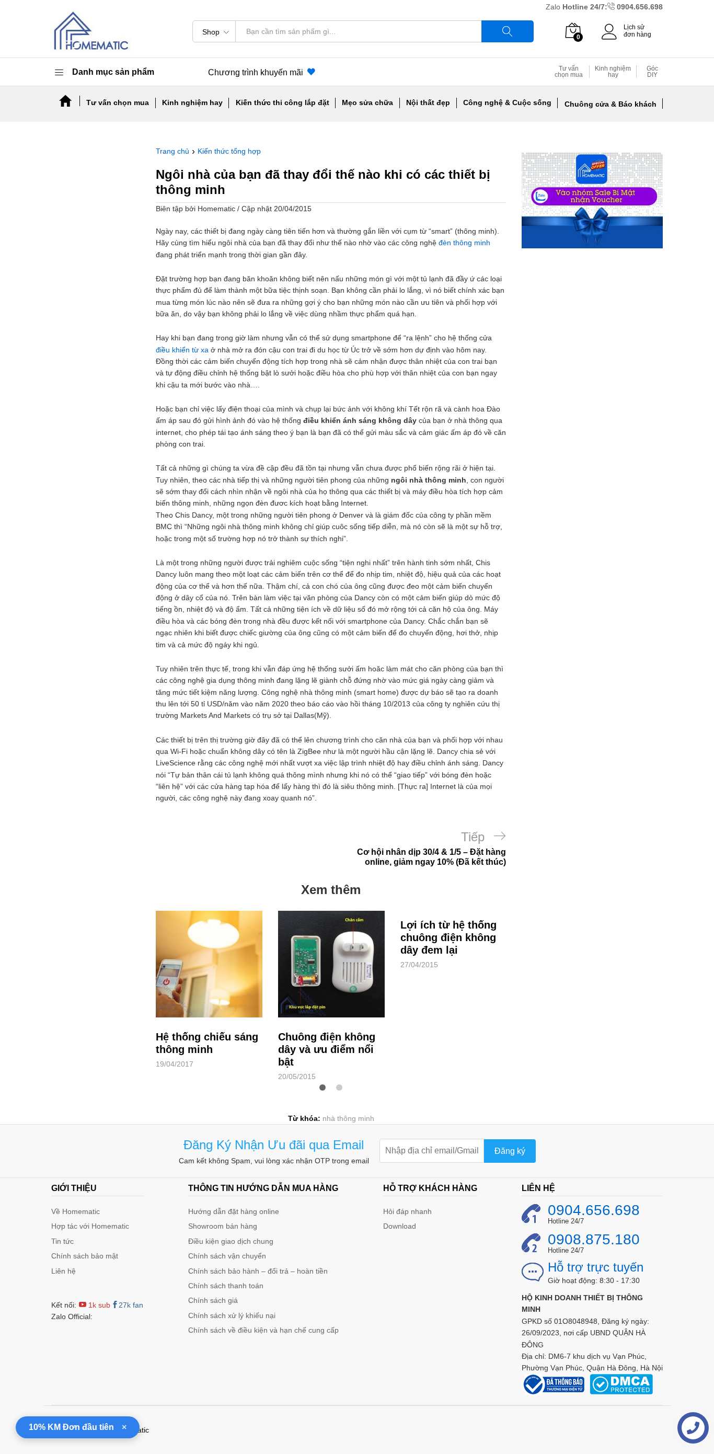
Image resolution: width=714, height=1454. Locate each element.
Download (399, 1226)
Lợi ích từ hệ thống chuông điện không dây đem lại (448, 937)
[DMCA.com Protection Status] (621, 1383)
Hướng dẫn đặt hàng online (233, 1211)
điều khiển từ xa (182, 350)
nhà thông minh (348, 1118)
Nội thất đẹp (428, 102)
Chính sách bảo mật (84, 1256)
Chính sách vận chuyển (227, 1256)
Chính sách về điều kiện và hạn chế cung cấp (263, 1330)
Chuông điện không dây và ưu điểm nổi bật (326, 1049)
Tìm (507, 31)
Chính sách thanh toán (225, 1285)
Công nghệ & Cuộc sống (507, 102)
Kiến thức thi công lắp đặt (282, 102)
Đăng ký (509, 1151)
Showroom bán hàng (222, 1226)
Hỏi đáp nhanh (407, 1211)
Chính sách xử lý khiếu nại (231, 1315)
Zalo (554, 7)
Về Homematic (75, 1211)
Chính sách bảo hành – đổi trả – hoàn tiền (258, 1271)
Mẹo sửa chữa (367, 102)
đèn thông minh (464, 242)
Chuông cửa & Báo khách (611, 104)
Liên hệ (63, 1271)
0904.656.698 (640, 7)
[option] (209, 990)
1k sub (98, 1305)
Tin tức (62, 1241)
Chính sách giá (213, 1300)
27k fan (131, 1305)
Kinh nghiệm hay (613, 71)
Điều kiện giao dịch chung (230, 1241)
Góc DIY (652, 71)
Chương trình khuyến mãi (257, 72)
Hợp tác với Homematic (90, 1226)
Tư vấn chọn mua (569, 71)
